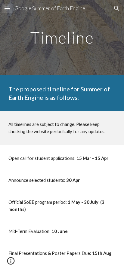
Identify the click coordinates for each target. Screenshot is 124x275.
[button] (7, 8)
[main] (62, 37)
